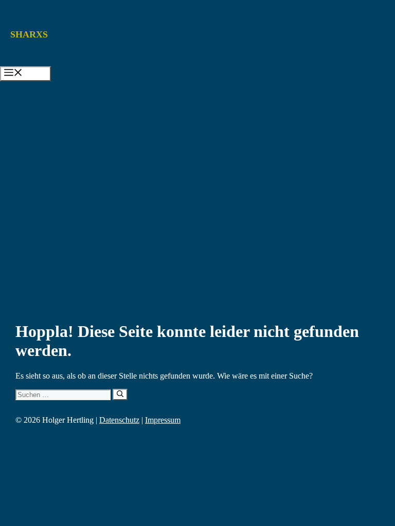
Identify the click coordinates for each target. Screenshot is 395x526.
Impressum (163, 420)
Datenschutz (119, 420)
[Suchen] (120, 394)
